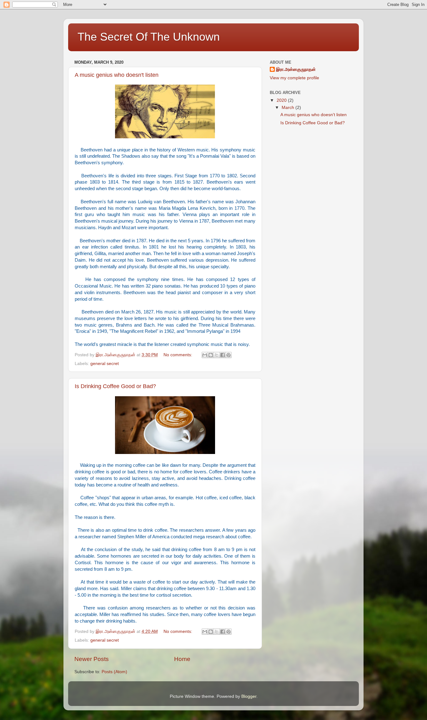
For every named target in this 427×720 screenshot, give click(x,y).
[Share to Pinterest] (228, 355)
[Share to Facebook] (222, 355)
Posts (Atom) (114, 671)
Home (182, 659)
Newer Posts (91, 659)
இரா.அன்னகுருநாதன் (296, 69)
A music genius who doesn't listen (116, 75)
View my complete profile (294, 78)
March (288, 107)
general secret (104, 363)
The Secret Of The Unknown (149, 36)
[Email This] (205, 355)
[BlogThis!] (211, 355)
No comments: (178, 355)
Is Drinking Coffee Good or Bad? (115, 386)
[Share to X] (217, 355)
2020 (282, 100)
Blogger (248, 696)
